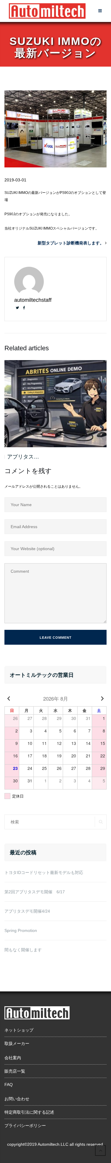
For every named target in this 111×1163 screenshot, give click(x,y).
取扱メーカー (16, 1043)
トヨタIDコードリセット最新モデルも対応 (43, 872)
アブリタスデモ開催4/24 (27, 911)
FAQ (8, 1084)
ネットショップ (18, 1030)
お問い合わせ (16, 1098)
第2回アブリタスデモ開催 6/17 (34, 891)
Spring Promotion (20, 930)
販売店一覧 (14, 1071)
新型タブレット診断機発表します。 (71, 243)
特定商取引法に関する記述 (29, 1112)
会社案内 (12, 1057)
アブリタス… (23, 457)
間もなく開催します (23, 949)
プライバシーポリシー (25, 1125)
